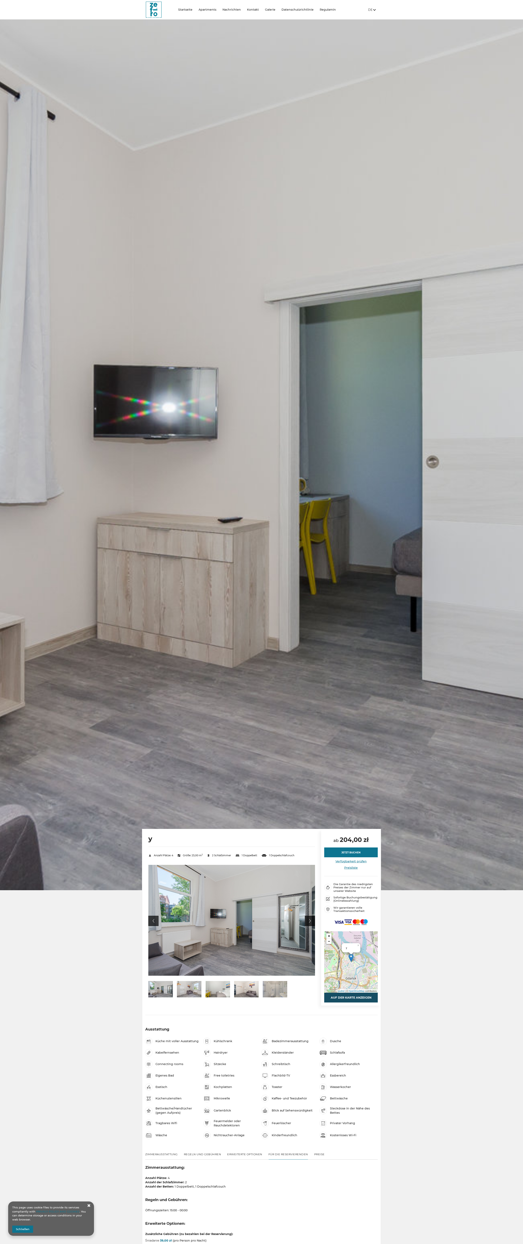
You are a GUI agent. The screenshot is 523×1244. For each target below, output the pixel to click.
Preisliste (351, 868)
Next (310, 921)
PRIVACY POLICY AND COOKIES (57, 1211)
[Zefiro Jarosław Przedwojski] (158, 9)
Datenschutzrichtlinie (298, 9)
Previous (153, 921)
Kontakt (253, 9)
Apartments (207, 9)
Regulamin (328, 9)
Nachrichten (231, 9)
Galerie (270, 9)
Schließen (22, 1229)
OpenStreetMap (356, 990)
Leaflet (341, 990)
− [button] (329, 941)
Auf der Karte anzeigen (351, 997)
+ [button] (329, 936)
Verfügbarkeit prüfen (351, 861)
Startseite (185, 9)
